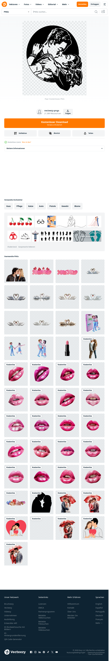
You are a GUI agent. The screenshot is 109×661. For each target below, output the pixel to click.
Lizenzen (42, 604)
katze (30, 206)
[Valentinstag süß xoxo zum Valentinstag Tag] (67, 271)
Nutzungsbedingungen (74, 652)
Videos (38, 4)
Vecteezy (8, 607)
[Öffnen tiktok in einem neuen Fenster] (48, 652)
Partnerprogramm (46, 611)
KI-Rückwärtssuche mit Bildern (14, 628)
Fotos (26, 4)
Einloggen (95, 4)
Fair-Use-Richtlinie (93, 654)
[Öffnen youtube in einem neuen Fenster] (57, 652)
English (97, 604)
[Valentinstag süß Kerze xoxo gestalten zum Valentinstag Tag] (41, 271)
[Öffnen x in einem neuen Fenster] (52, 652)
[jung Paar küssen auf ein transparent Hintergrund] (16, 271)
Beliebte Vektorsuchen (44, 616)
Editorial (52, 4)
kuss (8, 206)
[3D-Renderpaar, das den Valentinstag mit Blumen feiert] (16, 348)
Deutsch (97, 615)
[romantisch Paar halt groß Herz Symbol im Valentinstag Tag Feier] (92, 528)
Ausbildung (9, 619)
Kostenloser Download (54, 123)
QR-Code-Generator (13, 639)
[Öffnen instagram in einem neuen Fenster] (35, 652)
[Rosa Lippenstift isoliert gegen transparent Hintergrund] (67, 348)
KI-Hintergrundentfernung (15, 634)
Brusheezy (9, 604)
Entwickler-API (10, 623)
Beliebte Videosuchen (44, 628)
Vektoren (13, 4)
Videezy (7, 611)
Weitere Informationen (16, 148)
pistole (52, 206)
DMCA (41, 607)
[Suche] (96, 11)
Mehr (64, 4)
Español (97, 607)
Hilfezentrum (73, 604)
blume (77, 206)
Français (97, 619)
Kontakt (70, 607)
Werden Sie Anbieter (72, 616)
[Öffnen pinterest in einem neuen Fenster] (44, 652)
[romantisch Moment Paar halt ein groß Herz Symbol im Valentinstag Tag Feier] (16, 528)
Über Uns (71, 611)
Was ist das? (26, 142)
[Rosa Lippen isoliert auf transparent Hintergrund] (16, 374)
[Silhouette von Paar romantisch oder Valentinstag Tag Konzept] (41, 528)
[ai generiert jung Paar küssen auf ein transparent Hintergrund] (92, 348)
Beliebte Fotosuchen (43, 622)
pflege (19, 206)
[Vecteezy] (4, 4)
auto (41, 206)
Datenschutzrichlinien (94, 652)
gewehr (65, 206)
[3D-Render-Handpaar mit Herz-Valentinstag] (16, 502)
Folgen (68, 113)
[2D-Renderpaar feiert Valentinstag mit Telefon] (92, 322)
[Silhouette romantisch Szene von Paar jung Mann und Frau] (41, 502)
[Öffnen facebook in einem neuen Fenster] (31, 652)
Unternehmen (10, 615)
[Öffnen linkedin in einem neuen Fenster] (40, 652)
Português (98, 611)
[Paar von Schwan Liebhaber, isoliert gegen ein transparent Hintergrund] (92, 271)
